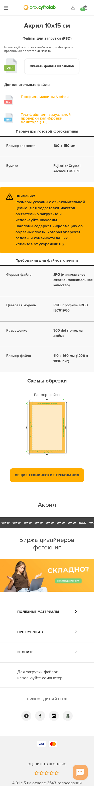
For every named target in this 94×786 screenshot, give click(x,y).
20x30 (61, 522)
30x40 (39, 522)
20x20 (72, 522)
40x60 (28, 522)
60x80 (6, 522)
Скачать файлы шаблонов (52, 66)
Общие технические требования (47, 475)
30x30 (50, 522)
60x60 (17, 522)
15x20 (82, 522)
